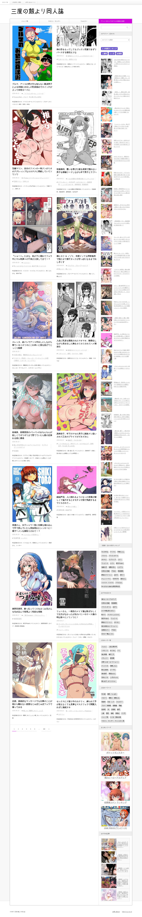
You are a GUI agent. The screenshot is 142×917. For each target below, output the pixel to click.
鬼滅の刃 (104, 567)
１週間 (104, 53)
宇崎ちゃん (120, 552)
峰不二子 (111, 654)
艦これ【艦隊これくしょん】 (33, 711)
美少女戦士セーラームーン (109, 626)
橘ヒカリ (61, 269)
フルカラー (84, 21)
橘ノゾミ (68, 269)
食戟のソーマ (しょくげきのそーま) (80, 56)
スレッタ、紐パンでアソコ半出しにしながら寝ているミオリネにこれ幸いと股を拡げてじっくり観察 (32, 345)
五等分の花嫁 (105, 571)
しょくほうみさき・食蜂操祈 (71, 184)
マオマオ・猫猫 (77, 353)
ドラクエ (104, 555)
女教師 (113, 709)
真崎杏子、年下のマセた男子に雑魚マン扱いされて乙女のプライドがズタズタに (77, 435)
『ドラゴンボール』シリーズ (33, 93)
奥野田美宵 (18, 619)
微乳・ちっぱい (112, 694)
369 (44, 729)
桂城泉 (16, 451)
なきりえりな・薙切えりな (67, 59)
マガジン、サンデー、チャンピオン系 (113, 721)
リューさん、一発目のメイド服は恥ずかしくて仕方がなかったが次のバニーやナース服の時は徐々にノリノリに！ (77, 614)
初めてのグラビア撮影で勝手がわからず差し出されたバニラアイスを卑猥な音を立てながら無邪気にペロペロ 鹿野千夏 (122, 354)
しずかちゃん (114, 677)
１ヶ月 (111, 53)
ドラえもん (118, 582)
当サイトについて (127, 911)
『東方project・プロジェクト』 (34, 615)
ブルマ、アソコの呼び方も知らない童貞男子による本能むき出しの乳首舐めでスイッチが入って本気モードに (32, 87)
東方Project (119, 563)
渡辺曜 (112, 658)
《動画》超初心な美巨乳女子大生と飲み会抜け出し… (122, 857)
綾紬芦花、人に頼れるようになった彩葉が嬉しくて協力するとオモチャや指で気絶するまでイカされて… (77, 500)
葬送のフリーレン (107, 575)
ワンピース (105, 563)
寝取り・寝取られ (114, 698)
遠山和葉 (104, 654)
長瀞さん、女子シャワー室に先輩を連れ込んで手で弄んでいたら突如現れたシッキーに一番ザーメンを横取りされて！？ (32, 528)
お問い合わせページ (30, 2)
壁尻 (107, 713)
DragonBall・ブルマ (21, 97)
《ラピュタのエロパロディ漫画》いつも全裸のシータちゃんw (122, 368)
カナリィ (61, 714)
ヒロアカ (120, 567)
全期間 (119, 53)
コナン (120, 559)
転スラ (104, 614)
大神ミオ (26, 181)
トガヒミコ (105, 650)
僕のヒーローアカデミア (109, 599)
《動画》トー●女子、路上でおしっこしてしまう (123, 869)
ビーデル (112, 670)
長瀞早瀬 (17, 538)
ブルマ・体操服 (106, 705)
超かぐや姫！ (72, 506)
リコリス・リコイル (107, 582)
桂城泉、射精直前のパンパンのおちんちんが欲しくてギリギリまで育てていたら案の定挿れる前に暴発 (32, 435)
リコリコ (26, 262)
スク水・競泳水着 (115, 717)
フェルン (104, 646)
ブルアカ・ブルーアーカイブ (78, 265)
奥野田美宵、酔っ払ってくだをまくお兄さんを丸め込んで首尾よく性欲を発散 (32, 610)
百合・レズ (110, 702)
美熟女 (117, 713)
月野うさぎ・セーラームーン (110, 662)
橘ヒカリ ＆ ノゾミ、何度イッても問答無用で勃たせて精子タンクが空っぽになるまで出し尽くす (77, 259)
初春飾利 (85, 184)
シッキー (24, 538)
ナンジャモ (105, 666)
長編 (120, 705)
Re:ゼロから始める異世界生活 (111, 586)
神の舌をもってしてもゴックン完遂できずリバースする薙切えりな (77, 50)
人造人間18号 (113, 646)
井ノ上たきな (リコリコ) (22, 266)
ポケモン (104, 559)
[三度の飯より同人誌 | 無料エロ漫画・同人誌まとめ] (40, 11)
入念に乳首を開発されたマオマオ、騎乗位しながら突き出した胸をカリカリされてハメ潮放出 (77, 344)
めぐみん (112, 650)
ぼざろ (116, 575)
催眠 (112, 713)
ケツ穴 (123, 713)
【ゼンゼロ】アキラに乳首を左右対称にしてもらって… (122, 844)
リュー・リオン (63, 630)
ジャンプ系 (24, 21)
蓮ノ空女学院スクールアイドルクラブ (27, 445)
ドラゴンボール (113, 555)
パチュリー (105, 658)
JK (108, 709)
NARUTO (116, 579)
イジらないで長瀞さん (31, 534)
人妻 (103, 713)
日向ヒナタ (105, 677)
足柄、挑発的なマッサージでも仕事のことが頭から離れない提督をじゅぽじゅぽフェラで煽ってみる (32, 704)
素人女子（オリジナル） (109, 681)
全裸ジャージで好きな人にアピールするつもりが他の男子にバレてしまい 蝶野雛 (122, 529)
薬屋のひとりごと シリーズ (77, 350)
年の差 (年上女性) (35, 97)
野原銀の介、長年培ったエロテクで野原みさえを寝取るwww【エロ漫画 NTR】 (122, 384)
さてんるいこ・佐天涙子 (66, 182)
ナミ (118, 650)
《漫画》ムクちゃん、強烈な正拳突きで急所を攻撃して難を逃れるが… (122, 882)
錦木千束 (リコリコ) (39, 266)
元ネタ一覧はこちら (107, 634)
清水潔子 (104, 673)
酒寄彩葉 (61, 510)
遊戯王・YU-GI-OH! (75, 440)
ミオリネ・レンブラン (28, 360)
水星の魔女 (18, 355)
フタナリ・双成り (20, 358)
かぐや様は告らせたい (108, 611)
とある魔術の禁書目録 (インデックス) (81, 179)
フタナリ (104, 698)
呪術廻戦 (120, 571)
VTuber (113, 571)
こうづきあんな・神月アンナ (68, 444)
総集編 (115, 705)
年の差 (104, 694)
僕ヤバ (122, 575)
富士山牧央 (105, 670)
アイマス (112, 552)
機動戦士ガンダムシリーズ (32, 355)
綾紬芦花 (68, 510)
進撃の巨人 (112, 567)
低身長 (104, 709)
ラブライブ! (112, 559)
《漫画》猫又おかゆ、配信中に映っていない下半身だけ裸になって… (122, 895)
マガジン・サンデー (54, 21)
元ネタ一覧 (5, 2)
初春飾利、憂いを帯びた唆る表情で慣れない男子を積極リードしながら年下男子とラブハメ (77, 172)
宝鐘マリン (18, 181)
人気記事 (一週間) (16, 2)
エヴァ (112, 563)
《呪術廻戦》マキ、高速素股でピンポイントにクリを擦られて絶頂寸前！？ (122, 223)
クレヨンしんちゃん (113, 614)
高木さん (123, 579)
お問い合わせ (116, 911)
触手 (118, 709)
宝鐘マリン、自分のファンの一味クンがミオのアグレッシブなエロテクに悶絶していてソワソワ (32, 171)
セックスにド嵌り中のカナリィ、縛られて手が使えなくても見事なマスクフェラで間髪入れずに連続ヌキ (77, 704)
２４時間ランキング (109, 49)
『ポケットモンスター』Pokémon (79, 711)
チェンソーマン (106, 579)
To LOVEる (105, 552)
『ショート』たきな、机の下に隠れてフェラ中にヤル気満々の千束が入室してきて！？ (32, 257)
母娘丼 (104, 702)
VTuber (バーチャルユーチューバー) (36, 178)
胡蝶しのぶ (113, 666)
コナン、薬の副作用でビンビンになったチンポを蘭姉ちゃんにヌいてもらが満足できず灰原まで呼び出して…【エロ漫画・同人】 (122, 290)
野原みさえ (112, 673)
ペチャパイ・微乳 (64, 353)
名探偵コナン (105, 630)
